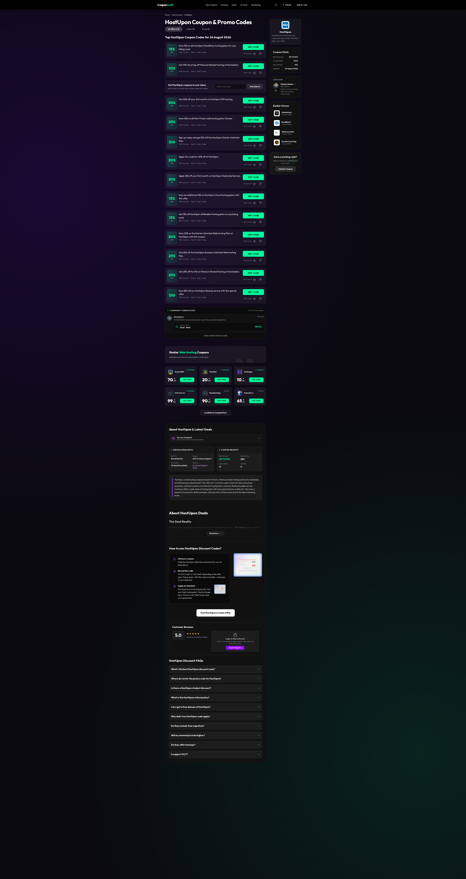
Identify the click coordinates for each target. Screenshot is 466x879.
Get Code (187, 380)
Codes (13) (190, 29)
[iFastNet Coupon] (205, 372)
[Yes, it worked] (254, 53)
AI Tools (243, 5)
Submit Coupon (285, 169)
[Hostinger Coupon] (240, 372)
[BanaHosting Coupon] (205, 393)
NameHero (248, 393)
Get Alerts (255, 86)
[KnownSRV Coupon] (170, 372)
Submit (288, 5)
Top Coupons (211, 5)
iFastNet (213, 372)
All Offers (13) (173, 29)
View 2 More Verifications (215, 336)
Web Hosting (177, 15)
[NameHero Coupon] (240, 393)
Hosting (224, 5)
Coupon (165, 5)
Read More (214, 533)
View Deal (185, 327)
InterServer (180, 393)
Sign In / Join (302, 5)
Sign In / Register (235, 648)
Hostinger (248, 372)
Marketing (256, 5)
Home (167, 15)
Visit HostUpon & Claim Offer (215, 612)
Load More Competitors (215, 412)
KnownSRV (179, 372)
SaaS (234, 5)
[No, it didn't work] (260, 53)
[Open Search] (276, 4)
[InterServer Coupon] (170, 393)
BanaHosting (214, 393)
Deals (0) (206, 29)
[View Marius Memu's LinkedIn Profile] (276, 90)
